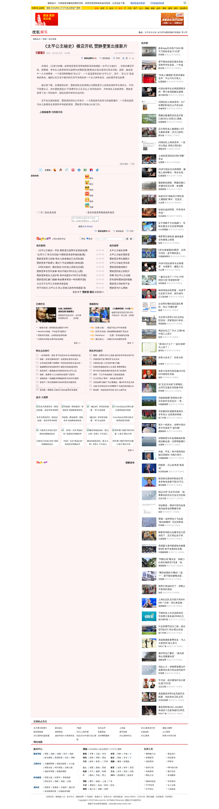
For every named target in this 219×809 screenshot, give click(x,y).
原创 (125, 771)
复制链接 (106, 58)
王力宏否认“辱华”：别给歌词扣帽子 (108, 378)
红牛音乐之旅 (150, 32)
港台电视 (52, 39)
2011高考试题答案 (42, 736)
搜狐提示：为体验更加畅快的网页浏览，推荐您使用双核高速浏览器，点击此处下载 (86, 3)
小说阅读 (171, 789)
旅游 (85, 771)
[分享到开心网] (73, 170)
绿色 (132, 771)
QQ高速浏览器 (157, 3)
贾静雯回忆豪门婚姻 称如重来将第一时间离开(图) (61, 279)
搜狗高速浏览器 (137, 3)
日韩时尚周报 (43, 339)
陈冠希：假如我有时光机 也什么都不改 (109, 390)
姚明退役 (59, 732)
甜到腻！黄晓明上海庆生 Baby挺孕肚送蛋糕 (58, 390)
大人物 (71, 764)
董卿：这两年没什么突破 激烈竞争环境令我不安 (113, 355)
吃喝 (104, 771)
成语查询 (150, 761)
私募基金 (102, 732)
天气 (91, 771)
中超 (126, 754)
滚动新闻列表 (50, 791)
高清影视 (58, 757)
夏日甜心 (59, 728)
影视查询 (150, 757)
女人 (141, 8)
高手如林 (123, 732)
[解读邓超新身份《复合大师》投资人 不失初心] (98, 432)
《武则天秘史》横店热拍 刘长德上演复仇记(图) (60, 267)
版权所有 (137, 800)
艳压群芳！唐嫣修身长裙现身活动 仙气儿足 (58, 371)
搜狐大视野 (167, 728)
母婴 (91, 767)
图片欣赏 (171, 771)
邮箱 (98, 781)
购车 (91, 761)
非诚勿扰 (145, 732)
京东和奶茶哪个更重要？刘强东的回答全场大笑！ (61, 363)
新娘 (98, 767)
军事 (91, 754)
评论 (104, 754)
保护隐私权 (118, 797)
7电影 (78, 728)
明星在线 (48, 767)
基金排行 (171, 754)
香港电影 (67, 777)
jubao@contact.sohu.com (120, 804)
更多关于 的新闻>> (88, 292)
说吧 (106, 789)
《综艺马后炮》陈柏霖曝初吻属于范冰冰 (111, 331)
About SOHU (130, 797)
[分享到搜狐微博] (54, 170)
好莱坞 (57, 777)
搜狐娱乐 (37, 39)
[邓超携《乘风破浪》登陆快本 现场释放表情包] (72, 408)
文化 (112, 771)
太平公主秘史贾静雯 (120, 254)
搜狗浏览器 (151, 781)
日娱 (69, 781)
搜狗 (78, 8)
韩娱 (63, 781)
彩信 (112, 785)
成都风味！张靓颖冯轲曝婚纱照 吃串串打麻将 (59, 378)
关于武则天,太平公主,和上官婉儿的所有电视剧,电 (61, 288)
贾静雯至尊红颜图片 (120, 258)
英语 (132, 767)
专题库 (64, 787)
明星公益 (48, 777)
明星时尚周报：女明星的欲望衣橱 (52, 335)
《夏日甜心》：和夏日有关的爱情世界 (110, 339)
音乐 (65, 754)
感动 (91, 190)
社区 (67, 757)
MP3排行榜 (172, 767)
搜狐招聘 (80, 797)
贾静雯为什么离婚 (118, 288)
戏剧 (71, 754)
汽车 (130, 8)
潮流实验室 (61, 764)
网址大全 (150, 775)
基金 (104, 757)
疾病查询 (150, 771)
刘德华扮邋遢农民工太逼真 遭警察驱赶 (109, 367)
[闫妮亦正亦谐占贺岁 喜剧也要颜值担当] (47, 432)
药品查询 (171, 757)
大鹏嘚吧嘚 (49, 764)
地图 (100, 789)
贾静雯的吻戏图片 (118, 267)
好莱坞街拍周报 (56, 339)
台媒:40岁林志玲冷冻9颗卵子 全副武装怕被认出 (113, 386)
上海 (104, 781)
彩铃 (106, 785)
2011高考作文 (125, 736)
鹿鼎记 (93, 785)
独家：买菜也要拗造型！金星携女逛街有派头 (59, 359)
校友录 (130, 775)
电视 (44, 39)
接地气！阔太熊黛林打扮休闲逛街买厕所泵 (58, 382)
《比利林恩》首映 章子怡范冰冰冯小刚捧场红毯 (60, 355)
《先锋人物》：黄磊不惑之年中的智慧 (110, 328)
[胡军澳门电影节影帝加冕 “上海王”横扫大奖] (123, 432)
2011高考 (145, 736)
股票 (91, 757)
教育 (112, 767)
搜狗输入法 (151, 754)
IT (125, 8)
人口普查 (166, 732)
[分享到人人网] (79, 170)
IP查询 (170, 761)
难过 (91, 184)
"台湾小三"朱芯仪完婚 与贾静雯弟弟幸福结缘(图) (61, 254)
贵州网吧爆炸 (104, 736)
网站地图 (150, 797)
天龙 (85, 785)
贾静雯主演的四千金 (120, 283)
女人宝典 (171, 785)
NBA (119, 754)
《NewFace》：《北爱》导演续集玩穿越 (111, 335)
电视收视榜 (61, 771)
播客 (153, 8)
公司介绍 (141, 797)
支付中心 (70, 797)
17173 (63, 8)
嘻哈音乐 (48, 781)
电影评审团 (49, 771)
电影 (53, 754)
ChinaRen (55, 8)
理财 (98, 757)
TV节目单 (150, 785)
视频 (147, 8)
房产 (135, 8)
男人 (104, 775)
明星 (46, 754)
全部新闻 (160, 797)
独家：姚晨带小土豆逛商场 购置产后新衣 (57, 374)
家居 (98, 761)
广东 (110, 781)
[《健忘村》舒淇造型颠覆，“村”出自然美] (98, 408)
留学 (125, 767)
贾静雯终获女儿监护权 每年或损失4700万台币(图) (62, 275)
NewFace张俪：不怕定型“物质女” (52, 331)
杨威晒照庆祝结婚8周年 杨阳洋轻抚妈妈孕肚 (59, 367)
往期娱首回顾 (64, 791)
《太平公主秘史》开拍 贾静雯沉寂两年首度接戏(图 (62, 250)
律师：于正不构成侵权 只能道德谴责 (108, 374)
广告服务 (89, 797)
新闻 (85, 754)
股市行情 (150, 767)
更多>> (131, 450)
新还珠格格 (38, 732)
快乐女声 (102, 728)
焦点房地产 (71, 8)
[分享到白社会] (67, 170)
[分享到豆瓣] (85, 170)
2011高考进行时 (148, 728)
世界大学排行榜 (169, 736)
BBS (176, 8)
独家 (57, 781)
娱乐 (111, 8)
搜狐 (48, 8)
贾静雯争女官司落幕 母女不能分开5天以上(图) (60, 271)
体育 (102, 8)
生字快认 (150, 789)
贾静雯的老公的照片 (120, 271)
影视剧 (126, 761)
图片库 (72, 787)
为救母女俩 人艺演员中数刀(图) (106, 363)
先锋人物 (68, 767)
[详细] (76, 318)
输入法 (93, 789)
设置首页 (50, 797)
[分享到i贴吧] (91, 170)
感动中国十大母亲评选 (64, 736)
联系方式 (108, 797)
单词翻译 (171, 775)
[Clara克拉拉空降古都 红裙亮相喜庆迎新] (123, 408)
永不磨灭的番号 (40, 728)
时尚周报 (58, 767)
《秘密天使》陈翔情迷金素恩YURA (53, 328)
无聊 (91, 207)
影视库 (56, 787)
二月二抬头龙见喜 (47, 212)
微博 (170, 8)
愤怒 (91, 195)
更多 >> (77, 343)
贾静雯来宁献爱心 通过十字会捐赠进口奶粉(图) (60, 263)
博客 (164, 8)
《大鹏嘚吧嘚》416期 (121, 308)
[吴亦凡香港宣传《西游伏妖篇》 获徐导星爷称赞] (47, 408)
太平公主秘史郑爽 (118, 250)
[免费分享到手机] (97, 170)
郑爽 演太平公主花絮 (120, 275)
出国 (119, 767)
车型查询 (171, 781)
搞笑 (91, 201)
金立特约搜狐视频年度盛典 (169, 32)
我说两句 (183, 8)
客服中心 (98, 797)
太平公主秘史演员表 (120, 263)
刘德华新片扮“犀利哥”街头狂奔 (106, 359)
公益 (98, 754)
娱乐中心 (38, 749)
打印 (118, 58)
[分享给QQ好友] (60, 170)
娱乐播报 (48, 757)
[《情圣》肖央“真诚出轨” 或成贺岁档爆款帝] (72, 432)
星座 (104, 767)
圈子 (92, 781)
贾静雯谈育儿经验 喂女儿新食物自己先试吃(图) (60, 258)
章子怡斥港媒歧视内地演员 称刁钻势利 (109, 371)
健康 (98, 771)
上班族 (122, 728)
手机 (98, 775)
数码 (91, 775)
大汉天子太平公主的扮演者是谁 (52, 283)
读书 (119, 771)
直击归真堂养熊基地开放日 (100, 212)
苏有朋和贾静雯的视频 (121, 279)
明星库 (47, 787)
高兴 (91, 178)
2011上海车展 (82, 732)
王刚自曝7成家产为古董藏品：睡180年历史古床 (113, 382)
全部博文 (169, 797)
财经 (85, 757)
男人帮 (184, 32)
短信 (100, 785)
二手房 (105, 761)
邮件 (158, 8)
